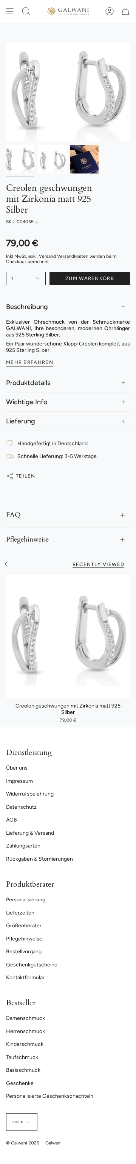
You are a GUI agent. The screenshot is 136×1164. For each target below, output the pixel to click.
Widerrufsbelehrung (30, 794)
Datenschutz (21, 807)
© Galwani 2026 (22, 1143)
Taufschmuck (22, 1057)
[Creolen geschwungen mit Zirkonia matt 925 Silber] (68, 636)
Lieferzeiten (20, 913)
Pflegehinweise (27, 539)
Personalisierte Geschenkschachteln (49, 1096)
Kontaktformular (25, 977)
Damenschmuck (25, 1018)
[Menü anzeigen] (9, 11)
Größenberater (24, 925)
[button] (26, 11)
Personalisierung (25, 899)
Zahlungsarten (23, 846)
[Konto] (109, 11)
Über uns (17, 768)
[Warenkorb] (125, 11)
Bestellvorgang (24, 951)
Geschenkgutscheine (31, 965)
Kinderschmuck (24, 1044)
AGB (11, 820)
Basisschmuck (23, 1070)
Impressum (19, 781)
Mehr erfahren (29, 362)
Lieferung (20, 421)
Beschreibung (27, 307)
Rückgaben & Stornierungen (39, 859)
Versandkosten (72, 256)
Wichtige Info (26, 402)
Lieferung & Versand (30, 833)
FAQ (13, 515)
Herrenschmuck (25, 1031)
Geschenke (20, 1083)
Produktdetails (28, 383)
